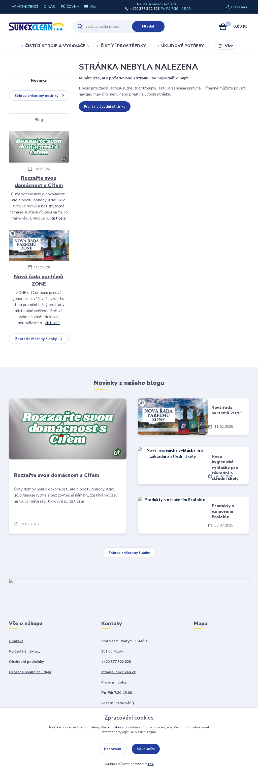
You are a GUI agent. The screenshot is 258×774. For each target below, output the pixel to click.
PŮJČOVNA (70, 6)
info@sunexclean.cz (118, 672)
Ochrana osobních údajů (30, 672)
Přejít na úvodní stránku (104, 106)
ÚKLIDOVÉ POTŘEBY (182, 46)
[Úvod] (36, 26)
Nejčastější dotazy (24, 651)
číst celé (58, 218)
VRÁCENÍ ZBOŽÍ (25, 6)
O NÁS (49, 6)
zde (151, 764)
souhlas (114, 727)
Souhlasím (146, 749)
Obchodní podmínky (26, 661)
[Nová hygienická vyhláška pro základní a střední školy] (173, 465)
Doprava (16, 641)
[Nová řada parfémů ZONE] (39, 246)
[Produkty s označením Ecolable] (173, 515)
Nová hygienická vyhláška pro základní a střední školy (225, 467)
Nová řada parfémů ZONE (38, 280)
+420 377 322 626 (144, 9)
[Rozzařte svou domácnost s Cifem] (39, 148)
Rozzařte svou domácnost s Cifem (39, 182)
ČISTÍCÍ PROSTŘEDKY (123, 46)
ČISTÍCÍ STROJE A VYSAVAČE (55, 46)
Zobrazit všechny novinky (36, 95)
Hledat (148, 26)
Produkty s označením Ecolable (223, 511)
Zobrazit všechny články (36, 338)
